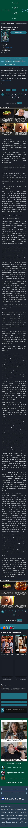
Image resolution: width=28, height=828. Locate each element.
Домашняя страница (15, 3)
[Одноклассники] (4, 628)
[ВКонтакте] (2, 628)
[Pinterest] (11, 628)
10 (12, 98)
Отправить (14, 705)
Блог (15, 18)
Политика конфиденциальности (14, 793)
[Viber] (6, 628)
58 (19, 98)
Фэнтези (17, 23)
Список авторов (16, 13)
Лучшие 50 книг (16, 8)
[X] (13, 628)
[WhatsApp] (7, 628)
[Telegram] (9, 628)
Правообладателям (14, 789)
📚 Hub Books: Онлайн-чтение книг (8, 23)
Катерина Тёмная (8, 47)
